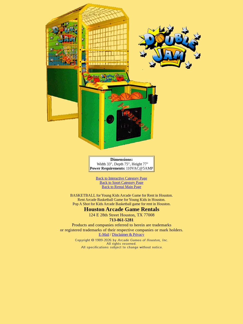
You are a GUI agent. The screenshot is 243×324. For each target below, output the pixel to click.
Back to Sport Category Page (121, 183)
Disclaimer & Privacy (128, 234)
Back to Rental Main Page (121, 187)
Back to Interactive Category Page (121, 178)
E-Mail (104, 234)
